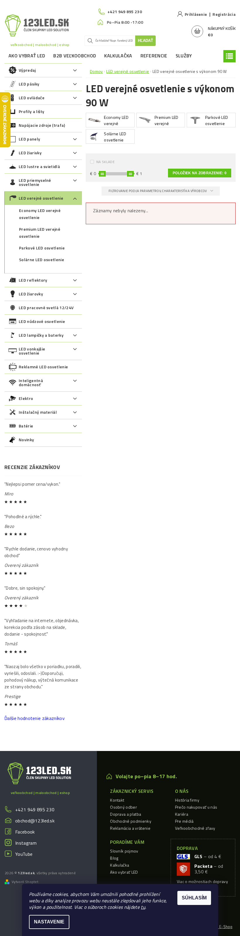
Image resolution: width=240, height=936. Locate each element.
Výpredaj (27, 70)
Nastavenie (49, 921)
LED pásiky (29, 84)
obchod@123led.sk (34, 820)
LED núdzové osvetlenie (42, 321)
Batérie (26, 426)
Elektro (26, 398)
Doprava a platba (125, 814)
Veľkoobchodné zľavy (195, 828)
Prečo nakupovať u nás (196, 807)
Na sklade (105, 162)
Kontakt (117, 800)
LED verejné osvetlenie (41, 198)
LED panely (29, 139)
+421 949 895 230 (34, 809)
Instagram (26, 842)
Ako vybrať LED (26, 55)
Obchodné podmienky (130, 821)
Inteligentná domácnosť (31, 382)
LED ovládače (31, 98)
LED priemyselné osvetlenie (35, 182)
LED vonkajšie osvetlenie (32, 351)
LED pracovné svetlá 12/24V (46, 307)
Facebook (25, 831)
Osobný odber (123, 807)
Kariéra (181, 814)
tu (143, 907)
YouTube (23, 854)
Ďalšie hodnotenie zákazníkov (34, 718)
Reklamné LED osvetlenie (43, 367)
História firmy (187, 800)
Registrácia (224, 14)
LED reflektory (33, 280)
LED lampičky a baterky (41, 335)
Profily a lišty (31, 111)
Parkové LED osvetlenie (42, 248)
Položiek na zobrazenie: (200, 173)
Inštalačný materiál (38, 412)
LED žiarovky (31, 294)
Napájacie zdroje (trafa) (42, 125)
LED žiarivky (30, 153)
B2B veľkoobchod (74, 55)
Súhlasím (194, 897)
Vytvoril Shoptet (25, 881)
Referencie (153, 55)
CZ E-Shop (222, 926)
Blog (114, 858)
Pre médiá (184, 821)
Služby (184, 55)
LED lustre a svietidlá (39, 166)
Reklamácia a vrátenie (130, 828)
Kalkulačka (118, 55)
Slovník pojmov (124, 851)
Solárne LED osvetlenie (41, 259)
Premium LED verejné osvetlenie (39, 232)
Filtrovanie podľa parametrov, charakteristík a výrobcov (158, 191)
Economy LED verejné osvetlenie (40, 213)
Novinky (26, 440)
